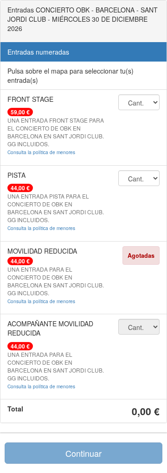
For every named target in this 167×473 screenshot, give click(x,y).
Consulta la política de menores (41, 152)
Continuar (83, 453)
